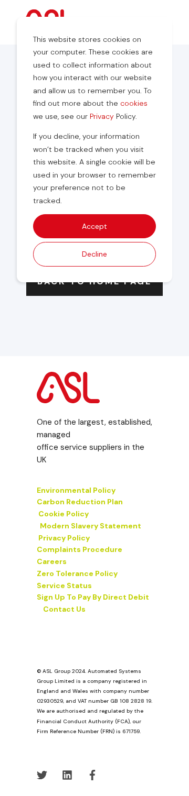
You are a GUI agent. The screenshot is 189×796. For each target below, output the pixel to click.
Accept (94, 226)
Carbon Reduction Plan (80, 501)
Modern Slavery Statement (90, 525)
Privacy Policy (64, 538)
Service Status (64, 585)
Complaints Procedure (79, 549)
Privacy (102, 116)
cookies (134, 103)
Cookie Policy (64, 513)
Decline (94, 254)
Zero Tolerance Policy (77, 573)
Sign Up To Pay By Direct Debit (93, 597)
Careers (52, 561)
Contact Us (64, 609)
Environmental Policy (76, 490)
